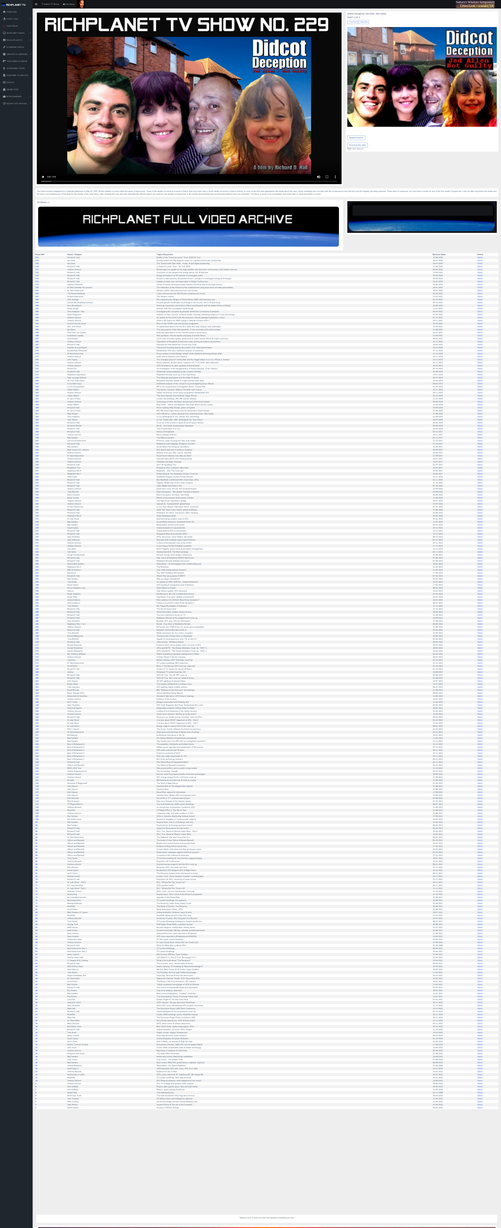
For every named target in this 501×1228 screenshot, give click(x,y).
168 (36, 672)
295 (36, 314)
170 (36, 666)
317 (36, 269)
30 (36, 1020)
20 (36, 1050)
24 (36, 1038)
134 (36, 744)
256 (36, 416)
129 (36, 759)
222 (36, 516)
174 (36, 654)
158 (36, 693)
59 (36, 939)
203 (36, 570)
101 (36, 816)
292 (36, 323)
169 (36, 669)
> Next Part (363, 22)
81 (36, 873)
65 (36, 921)
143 (36, 720)
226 (36, 504)
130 (36, 756)
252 (36, 425)
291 (36, 326)
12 (36, 1074)
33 (36, 1011)
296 (36, 311)
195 (36, 594)
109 (36, 810)
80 (36, 876)
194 (36, 597)
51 (36, 960)
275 (36, 362)
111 (36, 804)
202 (36, 573)
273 (36, 368)
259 (36, 407)
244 (36, 450)
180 (36, 636)
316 (36, 272)
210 (36, 552)
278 (36, 353)
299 (36, 302)
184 (36, 627)
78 (36, 882)
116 (36, 795)
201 (36, 576)
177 (36, 645)
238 (36, 468)
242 (36, 456)
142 (36, 723)
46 (36, 972)
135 (36, 741)
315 (36, 275)
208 (36, 555)
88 (36, 855)
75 (36, 891)
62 (36, 930)
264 (36, 392)
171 (36, 663)
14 (36, 1068)
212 (36, 546)
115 (36, 798)
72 (36, 900)
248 (36, 438)
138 (36, 732)
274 (36, 365)
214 (36, 540)
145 (36, 714)
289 (36, 332)
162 (36, 684)
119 (36, 786)
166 (36, 678)
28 (36, 1026)
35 (36, 1005)
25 (36, 1035)
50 (36, 963)
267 (36, 383)
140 (36, 726)
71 (36, 903)
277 (36, 356)
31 (36, 1017)
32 (36, 1014)
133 (36, 747)
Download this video (357, 145)
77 (36, 885)
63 (36, 927)
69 (36, 909)
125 (36, 768)
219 (36, 525)
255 (36, 419)
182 (36, 633)
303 (36, 293)
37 (36, 999)
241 (36, 459)
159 (36, 690)
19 (36, 1053)
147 (36, 708)
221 (36, 519)
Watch (480, 257)
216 (36, 534)
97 (36, 828)
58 (36, 942)
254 (36, 422)
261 (36, 401)
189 (36, 612)
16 (36, 1062)
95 (36, 834)
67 (36, 915)
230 (36, 492)
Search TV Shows (51, 4)
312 (36, 284)
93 (36, 840)
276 (36, 359)
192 (36, 603)
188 (36, 615)
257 (36, 413)
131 (36, 753)
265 (36, 389)
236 (36, 474)
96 (36, 831)
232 (36, 486)
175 (36, 651)
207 (36, 558)
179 (36, 639)
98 (36, 825)
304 (36, 290)
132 (36, 750)
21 (36, 1047)
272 (36, 371)
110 (36, 807)
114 (36, 801)
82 (36, 870)
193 (36, 600)
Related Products (356, 137)
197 (36, 588)
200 (36, 579)
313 (36, 281)
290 (36, 329)
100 (36, 819)
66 (36, 918)
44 (36, 978)
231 (36, 489)
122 (36, 777)
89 (36, 852)
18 (36, 1056)
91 (36, 846)
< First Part (352, 22)
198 (36, 585)
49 (36, 966)
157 (36, 696)
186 (36, 621)
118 (36, 789)
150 (36, 699)
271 (36, 374)
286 (36, 341)
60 (36, 936)
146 (36, 711)
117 (36, 792)
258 (36, 410)
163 (36, 681)
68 (36, 912)
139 (36, 729)
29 (36, 1023)
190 (36, 609)
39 (36, 993)
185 (36, 624)
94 (36, 837)
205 (36, 564)
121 (36, 780)
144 (36, 717)
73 (36, 897)
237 (36, 471)
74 (36, 894)
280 (36, 347)
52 (36, 957)
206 (36, 561)
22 (36, 1044)
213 (36, 543)
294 (36, 317)
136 (36, 738)
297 (36, 308)
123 (36, 774)
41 (36, 987)
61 (36, 933)
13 (36, 1071)
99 (36, 822)
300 (36, 299)
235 (36, 477)
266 (36, 386)
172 (36, 660)
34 (36, 1008)
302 (36, 296)
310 (36, 287)
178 (36, 642)
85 (36, 864)
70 (36, 906)
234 (36, 480)
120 (36, 783)
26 (36, 1032)
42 (36, 984)
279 (36, 350)
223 (36, 513)
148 (36, 705)
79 (36, 879)
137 (36, 735)
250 (36, 431)
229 (36, 495)
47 (36, 969)
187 (36, 618)
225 (36, 507)
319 (36, 263)
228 (36, 498)
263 (36, 395)
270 (36, 377)
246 (36, 444)
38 (36, 996)
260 (36, 404)
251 (36, 428)
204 (36, 567)
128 (36, 762)
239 (36, 465)
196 (36, 591)
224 (36, 510)
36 (36, 1002)
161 (36, 687)
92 (36, 843)
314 (36, 278)
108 (36, 813)
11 (36, 1077)
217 (36, 531)
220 (36, 522)
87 (36, 858)
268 (36, 380)
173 (36, 657)
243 (36, 453)
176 (36, 648)
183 (36, 630)
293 (36, 320)
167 (36, 675)
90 (36, 849)
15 (36, 1065)
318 (36, 266)
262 (36, 398)
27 (36, 1029)
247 (36, 441)
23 (36, 1041)
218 (36, 528)
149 (36, 702)
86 (36, 861)
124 (36, 771)
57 (36, 945)
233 (36, 483)
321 (36, 257)
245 (36, 447)
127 (36, 765)
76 (36, 888)
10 (36, 1080)
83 (36, 867)
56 (36, 948)
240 (36, 462)
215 (36, 537)
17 (36, 1059)
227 (36, 501)
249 (36, 434)
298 (36, 305)
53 (36, 954)
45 (36, 975)
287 (36, 338)
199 (36, 582)
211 (36, 549)
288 (36, 335)
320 (36, 260)
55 (36, 951)
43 (36, 981)
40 (36, 990)
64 (36, 924)
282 (36, 344)
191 (36, 606)
